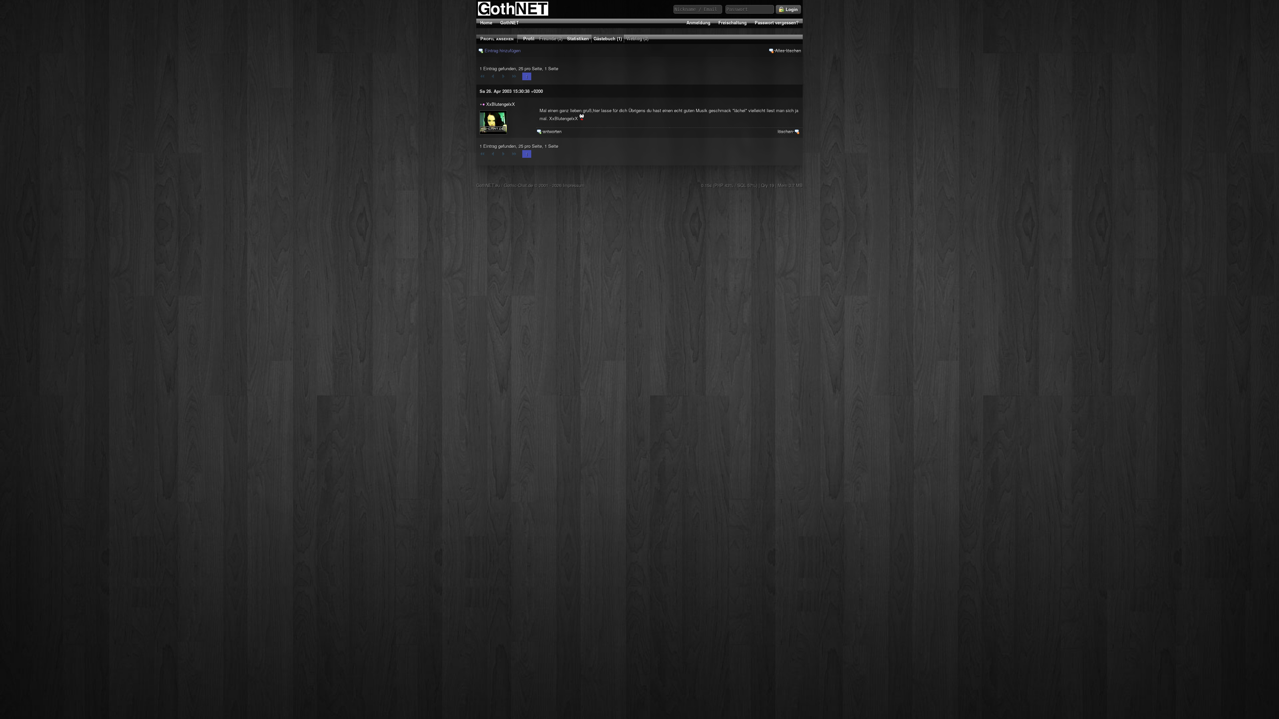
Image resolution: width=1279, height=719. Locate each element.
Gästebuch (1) (608, 38)
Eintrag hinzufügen (502, 50)
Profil (529, 38)
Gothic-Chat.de (518, 185)
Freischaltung (732, 22)
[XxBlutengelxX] (493, 122)
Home (486, 22)
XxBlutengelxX (500, 104)
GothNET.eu (488, 185)
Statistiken (578, 38)
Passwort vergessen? (777, 22)
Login (791, 9)
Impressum (574, 185)
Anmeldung (698, 22)
